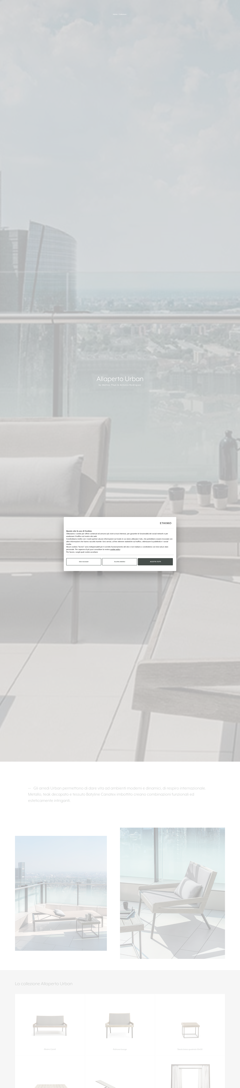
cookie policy (115, 549)
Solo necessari (83, 561)
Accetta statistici (119, 561)
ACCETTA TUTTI (155, 561)
